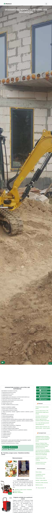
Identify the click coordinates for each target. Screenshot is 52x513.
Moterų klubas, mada (40, 478)
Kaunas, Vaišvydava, (18, 492)
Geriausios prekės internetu (42, 482)
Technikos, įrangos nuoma (20, 489)
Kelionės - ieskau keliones (41, 480)
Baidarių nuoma (39, 484)
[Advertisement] (26, 374)
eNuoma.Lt (8, 3)
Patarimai (40, 403)
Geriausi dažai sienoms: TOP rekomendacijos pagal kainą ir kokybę (42, 412)
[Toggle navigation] (46, 4)
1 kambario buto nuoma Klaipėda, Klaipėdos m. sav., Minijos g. (42, 458)
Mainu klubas (39, 472)
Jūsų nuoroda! (41, 487)
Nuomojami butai (42, 433)
